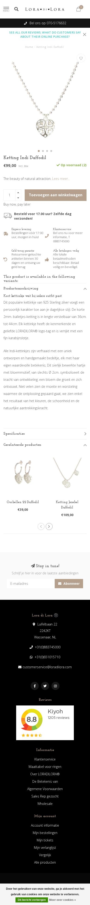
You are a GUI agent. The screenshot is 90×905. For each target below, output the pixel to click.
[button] (39, 151)
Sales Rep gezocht (45, 796)
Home (29, 47)
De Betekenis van (45, 781)
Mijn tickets (45, 840)
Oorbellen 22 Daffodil (23, 502)
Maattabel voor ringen (45, 766)
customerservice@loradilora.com (47, 667)
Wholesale (45, 803)
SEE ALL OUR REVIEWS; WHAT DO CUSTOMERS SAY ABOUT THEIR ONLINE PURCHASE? (45, 35)
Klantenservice (45, 759)
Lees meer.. (60, 178)
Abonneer (71, 583)
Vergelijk (45, 855)
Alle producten (45, 862)
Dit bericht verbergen (32, 900)
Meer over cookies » (62, 900)
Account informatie (45, 825)
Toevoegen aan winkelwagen (55, 195)
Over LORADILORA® (45, 774)
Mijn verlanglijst (45, 847)
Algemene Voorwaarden (45, 789)
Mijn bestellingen (45, 833)
